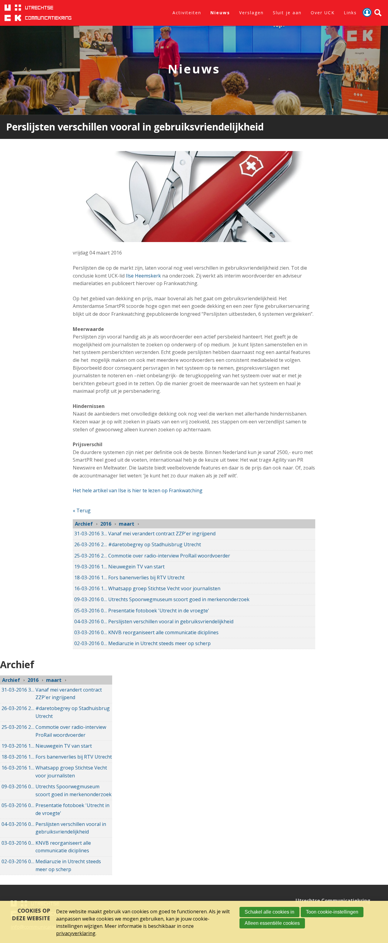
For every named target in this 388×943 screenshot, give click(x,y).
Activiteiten (186, 12)
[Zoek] (378, 13)
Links (350, 12)
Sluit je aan (287, 12)
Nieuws (220, 12)
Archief (84, 523)
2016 (105, 523)
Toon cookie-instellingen (332, 911)
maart (126, 523)
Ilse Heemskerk (143, 275)
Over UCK (323, 12)
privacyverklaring (75, 933)
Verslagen (251, 12)
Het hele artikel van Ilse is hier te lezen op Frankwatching (137, 490)
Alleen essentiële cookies (272, 923)
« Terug (82, 510)
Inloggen (367, 12)
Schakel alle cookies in (269, 911)
